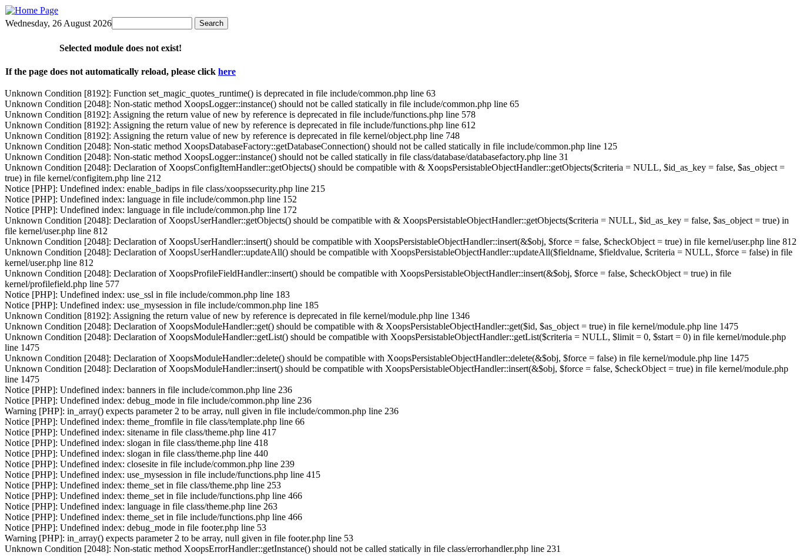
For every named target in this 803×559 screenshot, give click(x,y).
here (227, 71)
